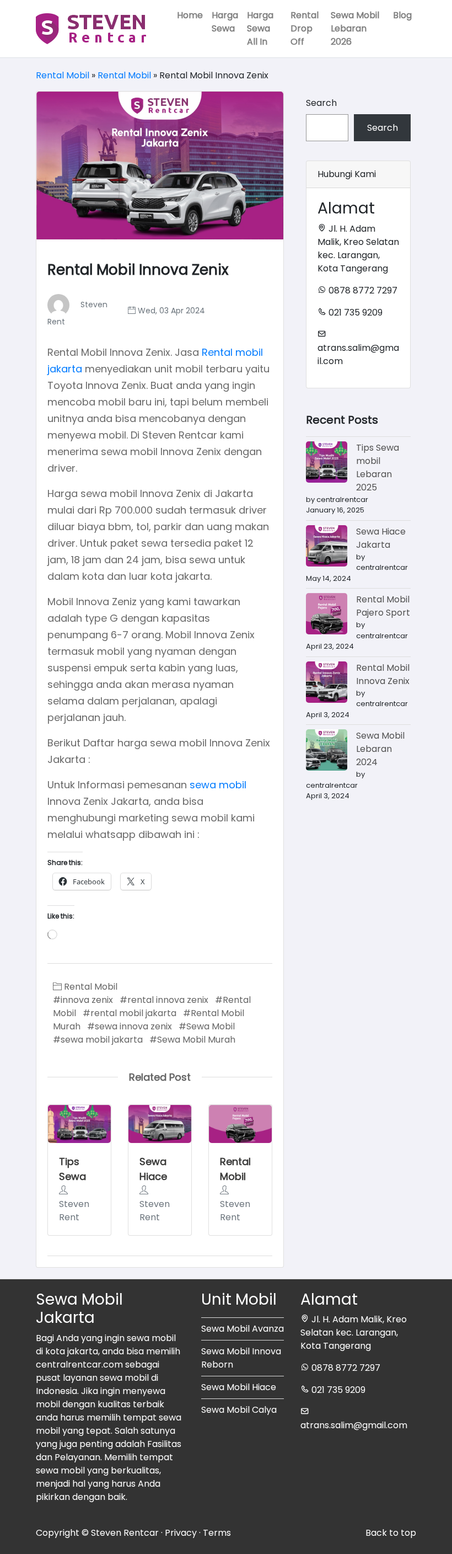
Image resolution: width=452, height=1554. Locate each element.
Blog (402, 15)
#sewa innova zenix (129, 1026)
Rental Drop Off (304, 28)
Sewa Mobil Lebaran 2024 (380, 748)
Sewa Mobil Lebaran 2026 (355, 28)
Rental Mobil (62, 75)
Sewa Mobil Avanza (242, 1328)
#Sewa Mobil (207, 1026)
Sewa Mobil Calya (239, 1409)
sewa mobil (218, 785)
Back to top (390, 1532)
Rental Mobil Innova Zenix (383, 674)
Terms (217, 1532)
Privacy (181, 1532)
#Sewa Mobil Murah (192, 1039)
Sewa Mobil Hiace (238, 1387)
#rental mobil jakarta (129, 1013)
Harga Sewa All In (260, 28)
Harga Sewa (225, 22)
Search (321, 103)
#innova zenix (83, 1000)
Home (190, 15)
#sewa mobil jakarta (98, 1039)
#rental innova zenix (164, 1000)
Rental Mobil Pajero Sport (383, 606)
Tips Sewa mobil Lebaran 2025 (377, 467)
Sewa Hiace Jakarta (158, 1176)
